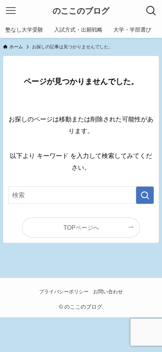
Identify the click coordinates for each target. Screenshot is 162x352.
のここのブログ (81, 11)
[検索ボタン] (151, 11)
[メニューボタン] (11, 11)
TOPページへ (81, 227)
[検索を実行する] (145, 195)
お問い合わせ (108, 291)
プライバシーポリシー (64, 291)
